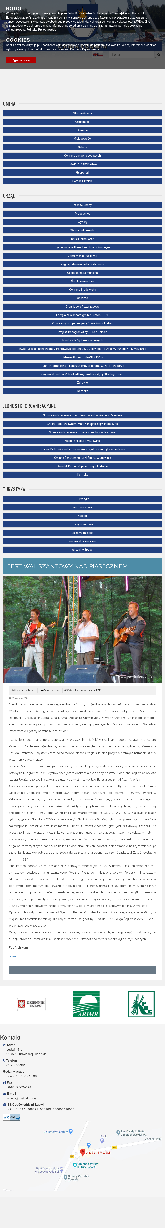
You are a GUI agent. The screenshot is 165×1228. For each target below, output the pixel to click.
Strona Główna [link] (82, 113)
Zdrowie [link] (82, 382)
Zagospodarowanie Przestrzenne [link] (82, 264)
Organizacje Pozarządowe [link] (83, 306)
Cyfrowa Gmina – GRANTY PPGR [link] (82, 357)
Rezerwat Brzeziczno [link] (83, 541)
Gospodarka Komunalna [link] (82, 272)
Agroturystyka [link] (82, 507)
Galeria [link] (82, 147)
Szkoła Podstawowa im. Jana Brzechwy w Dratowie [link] (82, 432)
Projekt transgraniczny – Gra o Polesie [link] (82, 332)
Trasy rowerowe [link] (82, 524)
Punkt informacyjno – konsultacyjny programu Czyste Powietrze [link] (82, 365)
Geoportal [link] (82, 172)
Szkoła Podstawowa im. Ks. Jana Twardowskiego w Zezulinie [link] (82, 415)
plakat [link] (13, 956)
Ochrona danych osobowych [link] (82, 155)
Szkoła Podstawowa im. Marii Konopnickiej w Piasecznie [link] (82, 424)
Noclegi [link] (82, 515)
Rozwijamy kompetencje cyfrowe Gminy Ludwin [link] (82, 323)
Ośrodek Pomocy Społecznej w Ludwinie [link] (82, 466)
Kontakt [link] (82, 391)
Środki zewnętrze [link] (82, 281)
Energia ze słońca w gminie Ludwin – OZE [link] (82, 315)
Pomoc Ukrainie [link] (82, 181)
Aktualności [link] (82, 121)
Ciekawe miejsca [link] (82, 532)
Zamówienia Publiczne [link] (82, 255)
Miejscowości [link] (82, 138)
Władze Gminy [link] (82, 205)
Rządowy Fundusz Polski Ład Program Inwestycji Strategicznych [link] (82, 374)
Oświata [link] (82, 298)
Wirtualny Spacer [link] (83, 549)
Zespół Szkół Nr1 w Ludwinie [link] (82, 440)
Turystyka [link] (82, 499)
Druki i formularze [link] (82, 239)
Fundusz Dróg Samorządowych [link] (82, 340)
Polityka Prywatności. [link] (41, 29)
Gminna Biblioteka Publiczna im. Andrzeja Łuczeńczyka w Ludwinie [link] (82, 449)
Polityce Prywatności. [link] (85, 49)
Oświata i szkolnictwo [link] (82, 164)
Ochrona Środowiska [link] (82, 289)
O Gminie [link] (82, 130)
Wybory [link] (82, 222)
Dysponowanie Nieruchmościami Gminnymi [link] (82, 247)
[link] (50, 690)
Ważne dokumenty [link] (82, 230)
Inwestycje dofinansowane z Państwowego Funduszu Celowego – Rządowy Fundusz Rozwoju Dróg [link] (82, 348)
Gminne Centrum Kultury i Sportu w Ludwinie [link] (82, 457)
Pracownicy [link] (82, 213)
